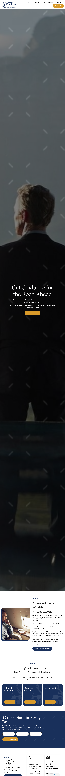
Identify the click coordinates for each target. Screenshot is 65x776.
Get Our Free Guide (10, 739)
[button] (28, 2)
